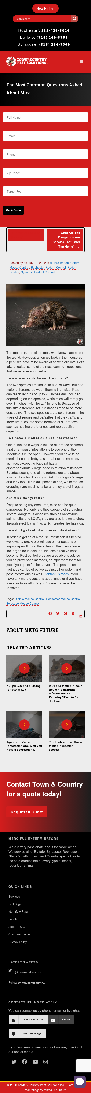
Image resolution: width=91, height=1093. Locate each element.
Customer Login (19, 934)
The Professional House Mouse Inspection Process (66, 745)
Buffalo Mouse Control (29, 599)
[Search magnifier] (74, 18)
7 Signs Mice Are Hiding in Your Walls (23, 688)
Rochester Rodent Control (48, 267)
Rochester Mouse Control (63, 599)
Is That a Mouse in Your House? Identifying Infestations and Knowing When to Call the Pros (65, 693)
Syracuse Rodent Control (38, 272)
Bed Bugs (14, 904)
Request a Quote (27, 812)
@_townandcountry (28, 972)
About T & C (16, 927)
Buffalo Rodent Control (65, 263)
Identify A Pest (18, 911)
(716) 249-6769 (52, 37)
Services (14, 896)
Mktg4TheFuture (55, 1090)
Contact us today (56, 573)
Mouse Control (19, 267)
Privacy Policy (17, 942)
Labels (12, 919)
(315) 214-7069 (54, 44)
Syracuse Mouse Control (22, 603)
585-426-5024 (55, 30)
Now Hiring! (45, 8)
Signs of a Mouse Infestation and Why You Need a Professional (24, 745)
